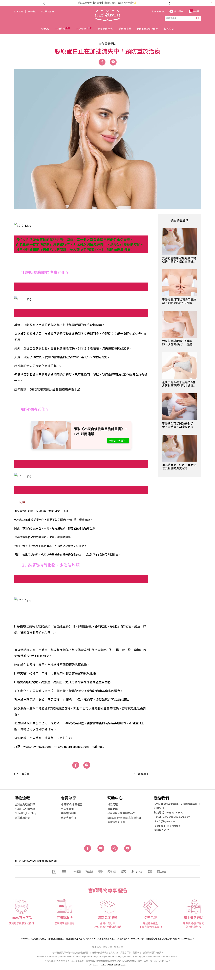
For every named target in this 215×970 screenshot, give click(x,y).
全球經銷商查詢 (116, 822)
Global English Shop (25, 813)
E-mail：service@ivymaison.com (172, 816)
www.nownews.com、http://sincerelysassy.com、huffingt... (63, 746)
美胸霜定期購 (68, 813)
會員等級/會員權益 (71, 804)
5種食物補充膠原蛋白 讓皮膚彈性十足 (54, 389)
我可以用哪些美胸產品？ (121, 813)
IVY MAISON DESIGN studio (114, 965)
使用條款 (96, 947)
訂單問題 (113, 808)
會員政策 (118, 947)
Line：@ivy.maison (164, 821)
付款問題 (113, 804)
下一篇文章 (139, 773)
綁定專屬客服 (68, 817)
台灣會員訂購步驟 (25, 804)
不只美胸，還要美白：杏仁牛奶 (50, 738)
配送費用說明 (22, 817)
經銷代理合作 (161, 830)
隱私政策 (107, 947)
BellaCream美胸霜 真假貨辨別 (124, 817)
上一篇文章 (22, 773)
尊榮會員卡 (67, 808)
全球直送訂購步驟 (25, 808)
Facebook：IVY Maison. (167, 825)
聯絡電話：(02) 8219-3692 (168, 812)
